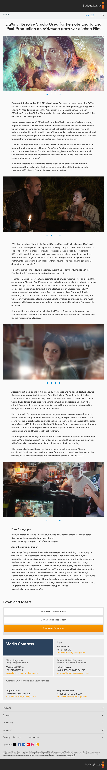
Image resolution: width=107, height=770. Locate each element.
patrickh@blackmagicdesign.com (72, 673)
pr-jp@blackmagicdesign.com (71, 652)
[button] (47, 94)
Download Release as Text (53, 619)
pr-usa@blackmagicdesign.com (21, 696)
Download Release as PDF (53, 611)
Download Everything (53, 627)
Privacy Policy (71, 756)
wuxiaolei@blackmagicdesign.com (22, 673)
